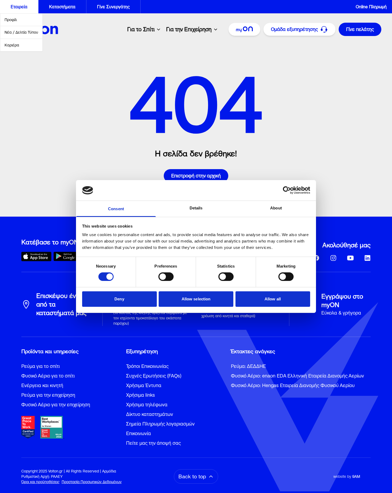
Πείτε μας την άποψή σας (153, 443)
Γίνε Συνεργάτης (113, 6)
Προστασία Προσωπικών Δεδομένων (92, 481)
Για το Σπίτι (141, 29)
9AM (356, 476)
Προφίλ (11, 19)
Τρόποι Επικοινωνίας (147, 366)
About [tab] (276, 208)
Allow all (273, 299)
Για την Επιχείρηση (188, 29)
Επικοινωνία (138, 433)
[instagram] (333, 258)
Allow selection (196, 299)
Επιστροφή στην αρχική (196, 176)
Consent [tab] (116, 208)
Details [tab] (196, 208)
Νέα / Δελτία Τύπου (21, 32)
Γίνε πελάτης (360, 29)
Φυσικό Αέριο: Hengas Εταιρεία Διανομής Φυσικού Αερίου (293, 385)
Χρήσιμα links (140, 395)
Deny (119, 299)
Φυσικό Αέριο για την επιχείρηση (55, 404)
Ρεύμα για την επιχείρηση (48, 395)
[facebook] (316, 258)
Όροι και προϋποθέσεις (40, 481)
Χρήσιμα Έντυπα (143, 385)
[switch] (166, 276)
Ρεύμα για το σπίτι (40, 366)
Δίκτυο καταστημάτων (149, 414)
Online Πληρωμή (371, 6)
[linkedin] (367, 258)
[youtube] (350, 258)
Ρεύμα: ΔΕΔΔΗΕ (248, 366)
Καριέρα (12, 45)
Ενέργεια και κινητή (42, 385)
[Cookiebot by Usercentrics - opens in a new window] (286, 190)
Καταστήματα (62, 6)
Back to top (192, 476)
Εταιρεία (19, 6)
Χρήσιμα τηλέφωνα (146, 404)
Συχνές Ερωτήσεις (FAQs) (153, 376)
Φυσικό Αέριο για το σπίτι (48, 376)
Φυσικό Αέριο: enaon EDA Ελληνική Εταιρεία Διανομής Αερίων (297, 376)
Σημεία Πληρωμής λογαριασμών (160, 424)
